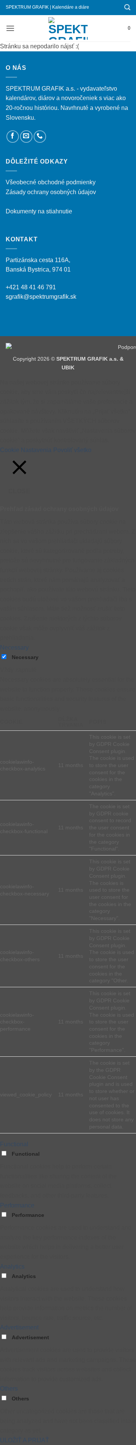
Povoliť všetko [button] (72, 450)
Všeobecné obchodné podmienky (51, 182)
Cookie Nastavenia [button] (25, 450)
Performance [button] (17, 1205)
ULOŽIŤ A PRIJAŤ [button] (24, 1440)
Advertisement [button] (19, 1327)
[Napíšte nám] (26, 136)
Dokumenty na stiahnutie (39, 211)
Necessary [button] (14, 647)
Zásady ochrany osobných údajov (51, 192)
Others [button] (9, 1388)
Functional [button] (14, 1144)
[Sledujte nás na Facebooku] (12, 136)
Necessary (25, 657)
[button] (127, 7)
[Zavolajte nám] (40, 136)
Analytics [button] (12, 1266)
